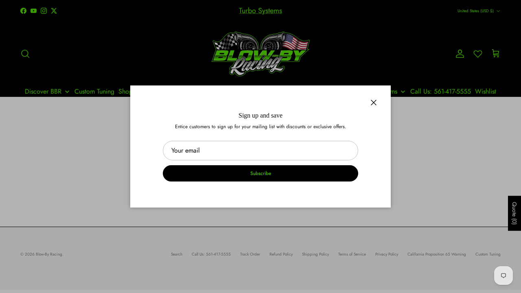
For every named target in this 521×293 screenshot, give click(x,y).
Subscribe (260, 173)
